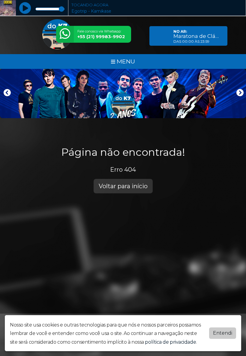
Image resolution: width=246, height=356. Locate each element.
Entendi (222, 333)
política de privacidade (170, 342)
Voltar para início (123, 186)
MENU (125, 61)
